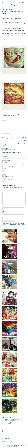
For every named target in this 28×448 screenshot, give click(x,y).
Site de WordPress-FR (7, 441)
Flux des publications (6, 438)
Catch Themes (16, 446)
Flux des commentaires (7, 439)
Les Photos (9, 133)
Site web (4, 215)
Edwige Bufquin (13, 445)
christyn (8, 160)
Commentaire (5, 191)
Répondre (4, 156)
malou (7, 148)
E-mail (4, 211)
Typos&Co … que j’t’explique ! (8, 420)
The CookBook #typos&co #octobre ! (10, 422)
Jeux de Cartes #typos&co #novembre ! (10, 419)
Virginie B (18, 18)
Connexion (4, 436)
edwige (14, 11)
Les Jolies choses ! (6, 423)
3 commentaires (20, 11)
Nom (3, 206)
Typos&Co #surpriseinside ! (8, 424)
